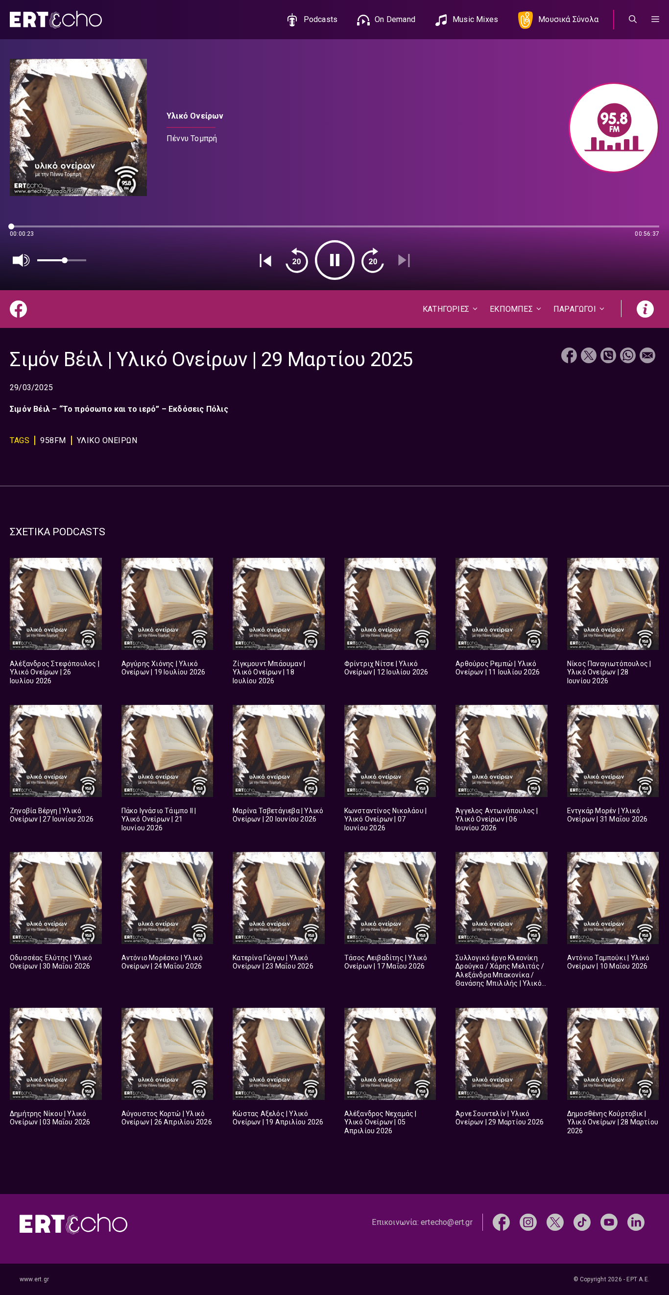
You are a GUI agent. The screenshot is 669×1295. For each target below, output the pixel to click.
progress (26, 231)
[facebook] (501, 1221)
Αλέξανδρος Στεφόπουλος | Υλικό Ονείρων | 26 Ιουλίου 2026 (54, 672)
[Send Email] (647, 357)
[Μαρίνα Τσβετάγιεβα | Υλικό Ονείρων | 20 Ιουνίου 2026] (279, 751)
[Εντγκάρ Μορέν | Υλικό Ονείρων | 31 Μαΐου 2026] (613, 751)
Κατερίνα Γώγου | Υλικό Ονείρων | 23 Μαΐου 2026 (273, 962)
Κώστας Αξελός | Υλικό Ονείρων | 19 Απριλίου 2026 (278, 1118)
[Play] (334, 260)
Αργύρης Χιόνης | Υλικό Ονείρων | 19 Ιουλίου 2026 (163, 668)
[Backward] (297, 260)
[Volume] (21, 260)
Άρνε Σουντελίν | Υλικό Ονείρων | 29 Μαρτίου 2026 (499, 1118)
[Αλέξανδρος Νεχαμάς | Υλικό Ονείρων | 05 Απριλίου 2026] (390, 1054)
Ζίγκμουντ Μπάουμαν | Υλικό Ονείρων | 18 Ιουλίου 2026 (269, 672)
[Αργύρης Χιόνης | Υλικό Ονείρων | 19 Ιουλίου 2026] (167, 604)
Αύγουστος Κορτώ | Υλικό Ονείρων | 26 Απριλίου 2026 (166, 1118)
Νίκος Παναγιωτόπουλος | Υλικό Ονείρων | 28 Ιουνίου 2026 (609, 672)
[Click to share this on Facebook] (569, 357)
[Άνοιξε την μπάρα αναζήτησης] (633, 19)
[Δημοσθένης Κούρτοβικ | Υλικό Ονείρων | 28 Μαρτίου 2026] (613, 1054)
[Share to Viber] (608, 357)
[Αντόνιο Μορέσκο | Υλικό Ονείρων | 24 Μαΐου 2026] (167, 898)
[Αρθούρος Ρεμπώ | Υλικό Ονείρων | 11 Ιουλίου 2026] (501, 604)
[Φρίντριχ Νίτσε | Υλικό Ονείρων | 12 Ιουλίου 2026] (390, 604)
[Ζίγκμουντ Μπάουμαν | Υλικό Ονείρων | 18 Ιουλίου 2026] (279, 604)
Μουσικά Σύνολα (568, 19)
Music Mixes (475, 19)
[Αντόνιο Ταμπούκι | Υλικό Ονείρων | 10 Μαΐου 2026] (613, 898)
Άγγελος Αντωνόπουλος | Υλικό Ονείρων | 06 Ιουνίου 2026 (496, 819)
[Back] (265, 260)
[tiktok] (582, 1221)
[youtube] (609, 1221)
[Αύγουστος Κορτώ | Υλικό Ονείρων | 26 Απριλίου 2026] (167, 1054)
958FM (53, 440)
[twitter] (555, 1221)
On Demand (395, 19)
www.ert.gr (34, 1279)
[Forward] (372, 260)
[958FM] (609, 127)
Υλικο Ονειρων (107, 440)
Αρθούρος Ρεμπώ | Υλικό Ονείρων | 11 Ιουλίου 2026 (497, 668)
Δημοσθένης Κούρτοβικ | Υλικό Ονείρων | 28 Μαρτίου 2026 (612, 1122)
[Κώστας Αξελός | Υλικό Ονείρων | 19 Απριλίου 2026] (279, 1054)
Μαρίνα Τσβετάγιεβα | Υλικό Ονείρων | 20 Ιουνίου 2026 (278, 815)
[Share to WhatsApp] (628, 357)
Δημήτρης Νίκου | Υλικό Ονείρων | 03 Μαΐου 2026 (50, 1118)
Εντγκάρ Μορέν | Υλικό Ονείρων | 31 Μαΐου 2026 (607, 815)
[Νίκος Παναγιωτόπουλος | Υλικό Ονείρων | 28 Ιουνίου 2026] (613, 604)
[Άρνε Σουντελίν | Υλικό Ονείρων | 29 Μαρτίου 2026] (501, 1054)
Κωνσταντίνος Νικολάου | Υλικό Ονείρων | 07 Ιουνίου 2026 (385, 819)
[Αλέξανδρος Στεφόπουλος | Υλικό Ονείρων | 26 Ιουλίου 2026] (56, 604)
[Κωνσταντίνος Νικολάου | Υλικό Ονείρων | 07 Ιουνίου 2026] (390, 751)
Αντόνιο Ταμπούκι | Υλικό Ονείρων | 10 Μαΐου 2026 (608, 962)
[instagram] (528, 1221)
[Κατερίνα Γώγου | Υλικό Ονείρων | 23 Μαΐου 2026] (279, 898)
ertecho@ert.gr (447, 1222)
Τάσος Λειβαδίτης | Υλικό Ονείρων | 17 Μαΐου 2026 (386, 962)
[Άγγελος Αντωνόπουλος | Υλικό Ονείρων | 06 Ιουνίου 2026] (501, 751)
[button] (655, 19)
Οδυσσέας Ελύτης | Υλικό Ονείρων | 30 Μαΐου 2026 (51, 962)
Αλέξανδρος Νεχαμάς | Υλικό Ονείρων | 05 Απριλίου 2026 (380, 1122)
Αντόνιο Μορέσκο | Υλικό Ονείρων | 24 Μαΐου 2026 (162, 962)
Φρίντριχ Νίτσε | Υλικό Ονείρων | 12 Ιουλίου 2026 (386, 668)
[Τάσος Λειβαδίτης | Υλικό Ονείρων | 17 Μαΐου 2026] (390, 898)
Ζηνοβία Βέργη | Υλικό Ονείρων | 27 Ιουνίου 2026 (52, 815)
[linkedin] (636, 1221)
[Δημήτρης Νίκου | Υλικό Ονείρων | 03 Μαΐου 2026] (56, 1054)
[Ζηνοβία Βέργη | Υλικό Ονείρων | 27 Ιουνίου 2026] (56, 751)
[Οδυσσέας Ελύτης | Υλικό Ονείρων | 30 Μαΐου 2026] (56, 898)
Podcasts (321, 19)
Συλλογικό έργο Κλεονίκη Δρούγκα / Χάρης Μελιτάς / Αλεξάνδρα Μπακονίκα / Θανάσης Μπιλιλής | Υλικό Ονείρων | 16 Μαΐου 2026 (499, 975)
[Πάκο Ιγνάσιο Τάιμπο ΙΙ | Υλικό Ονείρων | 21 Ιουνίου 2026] (167, 751)
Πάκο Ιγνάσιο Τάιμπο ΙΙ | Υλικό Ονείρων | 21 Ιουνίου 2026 (158, 819)
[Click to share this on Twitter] (589, 357)
